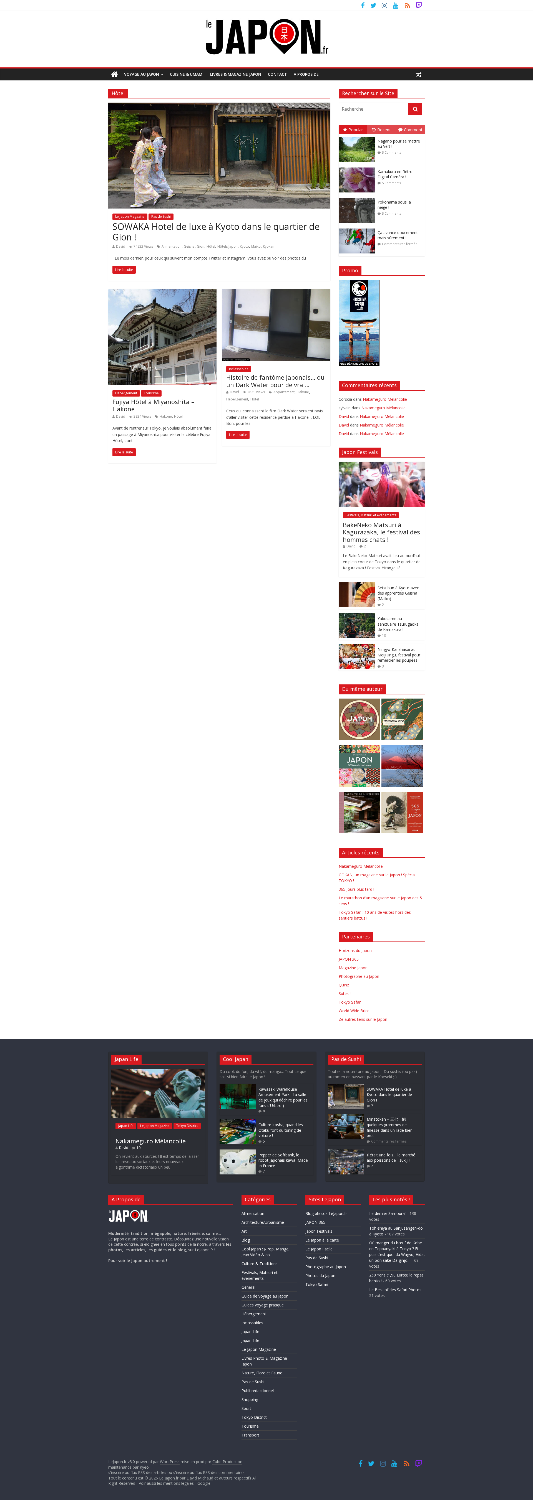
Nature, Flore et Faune (262, 1372)
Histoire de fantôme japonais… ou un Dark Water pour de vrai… (275, 381)
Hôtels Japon (227, 246)
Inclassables (238, 369)
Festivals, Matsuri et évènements (371, 515)
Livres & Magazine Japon (235, 74)
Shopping (250, 1399)
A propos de (306, 74)
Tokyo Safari (350, 1002)
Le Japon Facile (319, 1249)
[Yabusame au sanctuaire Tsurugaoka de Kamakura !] (357, 616)
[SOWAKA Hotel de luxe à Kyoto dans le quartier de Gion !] (219, 106)
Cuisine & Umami (186, 74)
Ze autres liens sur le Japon (363, 1019)
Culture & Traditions (260, 1263)
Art (244, 1231)
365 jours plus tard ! (356, 889)
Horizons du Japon (355, 950)
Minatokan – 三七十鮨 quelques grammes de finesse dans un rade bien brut (390, 1127)
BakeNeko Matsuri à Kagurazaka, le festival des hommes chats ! (381, 532)
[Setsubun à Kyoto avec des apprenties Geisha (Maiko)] (357, 585)
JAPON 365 (349, 959)
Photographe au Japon (359, 976)
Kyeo (144, 1467)
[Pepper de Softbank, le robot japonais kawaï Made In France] (238, 1152)
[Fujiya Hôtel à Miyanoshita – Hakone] (162, 292)
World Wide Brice (354, 1010)
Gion (200, 246)
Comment (413, 129)
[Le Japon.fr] (114, 74)
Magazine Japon (353, 967)
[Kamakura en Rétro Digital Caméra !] (358, 167)
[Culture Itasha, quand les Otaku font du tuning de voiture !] (238, 1122)
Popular (355, 129)
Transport (250, 1435)
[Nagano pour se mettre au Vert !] (358, 137)
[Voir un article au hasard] (419, 74)
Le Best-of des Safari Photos (395, 1289)
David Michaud (200, 1478)
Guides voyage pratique (263, 1305)
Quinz (344, 985)
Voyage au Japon (141, 74)
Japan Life (126, 1125)
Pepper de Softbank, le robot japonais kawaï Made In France (283, 1160)
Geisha (189, 246)
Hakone (166, 416)
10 (384, 635)
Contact (277, 74)
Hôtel (211, 246)
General (248, 1287)
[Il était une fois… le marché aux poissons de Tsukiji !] (346, 1152)
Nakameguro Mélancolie (385, 399)
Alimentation (172, 246)
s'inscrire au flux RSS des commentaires (209, 1472)
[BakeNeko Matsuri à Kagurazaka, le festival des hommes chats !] (382, 464)
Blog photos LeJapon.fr (326, 1213)
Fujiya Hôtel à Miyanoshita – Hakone (153, 405)
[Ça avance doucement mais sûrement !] (358, 228)
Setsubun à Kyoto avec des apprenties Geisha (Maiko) (398, 593)
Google (203, 1483)
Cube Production (227, 1461)
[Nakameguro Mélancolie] (158, 1071)
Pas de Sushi (161, 216)
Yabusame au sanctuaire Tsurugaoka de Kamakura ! (398, 624)
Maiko (256, 246)
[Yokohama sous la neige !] (358, 198)
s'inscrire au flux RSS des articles (137, 1472)
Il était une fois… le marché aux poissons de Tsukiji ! (391, 1157)
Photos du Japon (320, 1275)
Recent (384, 129)
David (120, 246)
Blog (246, 1240)
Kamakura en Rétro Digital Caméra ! (395, 174)
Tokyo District (187, 1125)
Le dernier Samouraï (387, 1213)
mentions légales (178, 1483)
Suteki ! (345, 993)
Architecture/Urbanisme (263, 1222)
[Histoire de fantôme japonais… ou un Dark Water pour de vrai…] (276, 292)
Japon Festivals (318, 1231)
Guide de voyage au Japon (265, 1296)
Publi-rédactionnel (258, 1390)
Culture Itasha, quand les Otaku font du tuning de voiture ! (280, 1130)
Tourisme (151, 393)
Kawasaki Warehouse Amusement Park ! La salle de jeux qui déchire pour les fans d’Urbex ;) (283, 1097)
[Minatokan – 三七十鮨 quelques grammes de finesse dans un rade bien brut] (346, 1116)
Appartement (284, 392)
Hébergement (126, 393)
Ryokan (268, 246)
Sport (246, 1408)
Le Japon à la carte (322, 1240)
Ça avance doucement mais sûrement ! (398, 235)
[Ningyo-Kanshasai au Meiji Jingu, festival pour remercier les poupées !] (357, 646)
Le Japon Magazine (130, 216)
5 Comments (391, 152)
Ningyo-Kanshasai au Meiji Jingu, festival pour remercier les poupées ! (399, 655)
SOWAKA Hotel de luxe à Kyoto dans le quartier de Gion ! (216, 231)
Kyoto (244, 246)
